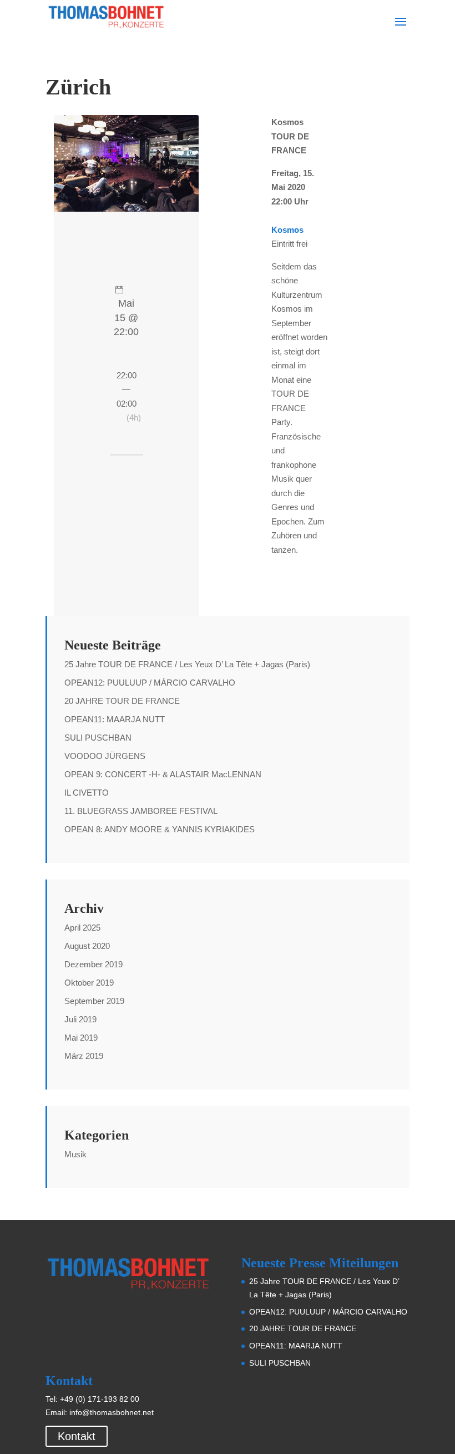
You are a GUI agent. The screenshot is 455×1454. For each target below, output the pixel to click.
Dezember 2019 (93, 964)
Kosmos (287, 229)
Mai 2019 (81, 1037)
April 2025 (82, 927)
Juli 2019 (80, 1019)
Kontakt (76, 1436)
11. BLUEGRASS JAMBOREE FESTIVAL (141, 811)
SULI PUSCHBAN (98, 737)
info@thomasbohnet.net (111, 1412)
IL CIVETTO (86, 792)
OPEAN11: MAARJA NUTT (114, 719)
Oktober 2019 (89, 982)
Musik (75, 1154)
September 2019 (94, 1001)
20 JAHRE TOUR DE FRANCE (122, 701)
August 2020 (87, 946)
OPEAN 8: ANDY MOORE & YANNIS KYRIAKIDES (159, 829)
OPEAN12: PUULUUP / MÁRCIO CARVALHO (149, 682)
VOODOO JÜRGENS (104, 756)
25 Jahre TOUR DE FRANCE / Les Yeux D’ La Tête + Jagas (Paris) (187, 664)
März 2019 (83, 1056)
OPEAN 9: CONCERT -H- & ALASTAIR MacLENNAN (162, 774)
